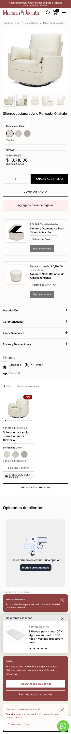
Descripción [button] (10, 310)
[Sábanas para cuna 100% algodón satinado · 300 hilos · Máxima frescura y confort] (16, 634)
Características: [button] (13, 321)
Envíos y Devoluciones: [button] (17, 344)
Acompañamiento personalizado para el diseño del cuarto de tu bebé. (35, 4)
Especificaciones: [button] (14, 333)
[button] (47, 12)
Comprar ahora (35, 191)
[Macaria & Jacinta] (21, 12)
